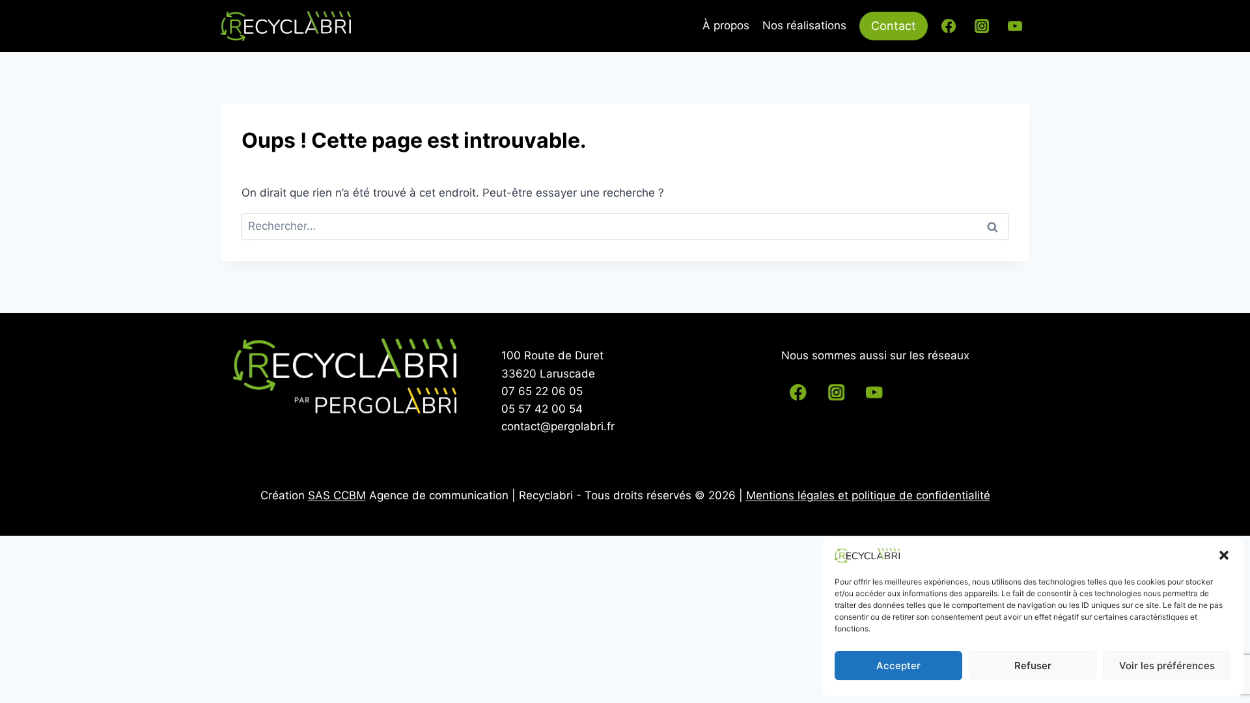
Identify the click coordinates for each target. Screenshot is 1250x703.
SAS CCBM (337, 495)
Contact (893, 26)
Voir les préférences (1167, 665)
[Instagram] (981, 26)
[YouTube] (1015, 26)
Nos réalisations (804, 25)
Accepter (898, 665)
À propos (725, 25)
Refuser (1032, 665)
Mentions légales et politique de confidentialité (868, 495)
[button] (1223, 555)
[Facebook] (948, 26)
